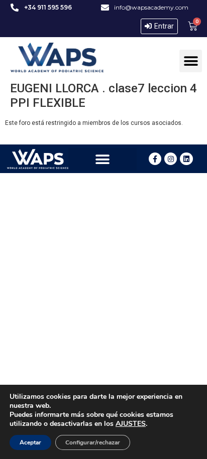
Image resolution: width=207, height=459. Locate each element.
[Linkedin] (186, 158)
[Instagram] (170, 158)
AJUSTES (131, 423)
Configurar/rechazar (92, 442)
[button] (190, 61)
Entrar (164, 26)
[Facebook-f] (155, 158)
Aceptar (30, 442)
